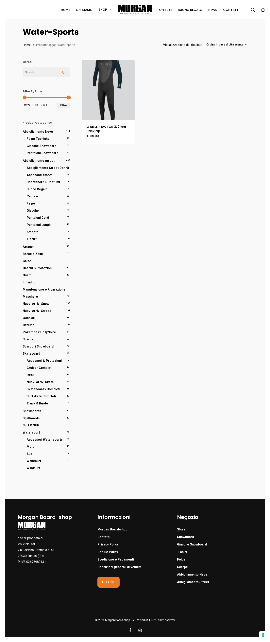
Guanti (27, 275)
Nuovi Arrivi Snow (36, 304)
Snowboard (185, 537)
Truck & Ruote (37, 403)
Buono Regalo (37, 189)
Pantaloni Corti (38, 218)
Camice (32, 196)
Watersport (31, 432)
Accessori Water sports (45, 439)
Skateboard (31, 353)
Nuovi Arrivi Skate (40, 382)
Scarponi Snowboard (38, 346)
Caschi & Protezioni (37, 268)
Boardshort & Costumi (43, 182)
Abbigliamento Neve (38, 132)
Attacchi (29, 247)
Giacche (33, 210)
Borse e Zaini (33, 254)
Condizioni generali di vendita (119, 567)
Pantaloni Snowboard (42, 153)
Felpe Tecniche (38, 139)
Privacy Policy (108, 544)
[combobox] (226, 44)
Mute (30, 447)
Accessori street (39, 175)
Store (181, 529)
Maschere (30, 296)
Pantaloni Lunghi (39, 225)
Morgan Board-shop (112, 529)
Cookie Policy (107, 552)
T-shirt (32, 239)
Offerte (28, 325)
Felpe (31, 203)
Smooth (32, 232)
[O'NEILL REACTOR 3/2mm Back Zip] (108, 90)
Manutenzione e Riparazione (44, 289)
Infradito (29, 282)
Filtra (63, 105)
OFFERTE (108, 582)
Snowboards (32, 411)
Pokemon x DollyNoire (39, 332)
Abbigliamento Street (193, 582)
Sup (29, 454)
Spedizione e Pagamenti (115, 559)
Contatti (103, 537)
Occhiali (29, 318)
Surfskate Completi (41, 396)
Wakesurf (34, 461)
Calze (27, 261)
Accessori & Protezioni (44, 361)
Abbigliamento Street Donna (48, 168)
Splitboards (31, 418)
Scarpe (28, 339)
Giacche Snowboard (41, 146)
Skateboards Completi (43, 389)
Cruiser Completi (39, 368)
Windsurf (33, 468)
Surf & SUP (31, 425)
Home (27, 45)
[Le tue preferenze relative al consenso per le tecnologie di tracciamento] (263, 635)
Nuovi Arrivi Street (37, 311)
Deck (30, 375)
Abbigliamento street (39, 161)
